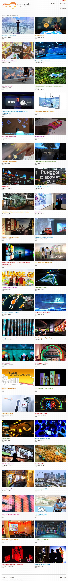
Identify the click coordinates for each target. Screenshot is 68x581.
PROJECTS (63, 8)
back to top (63, 577)
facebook (4, 577)
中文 (65, 0)
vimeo (12, 577)
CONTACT (63, 3)
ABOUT (54, 3)
